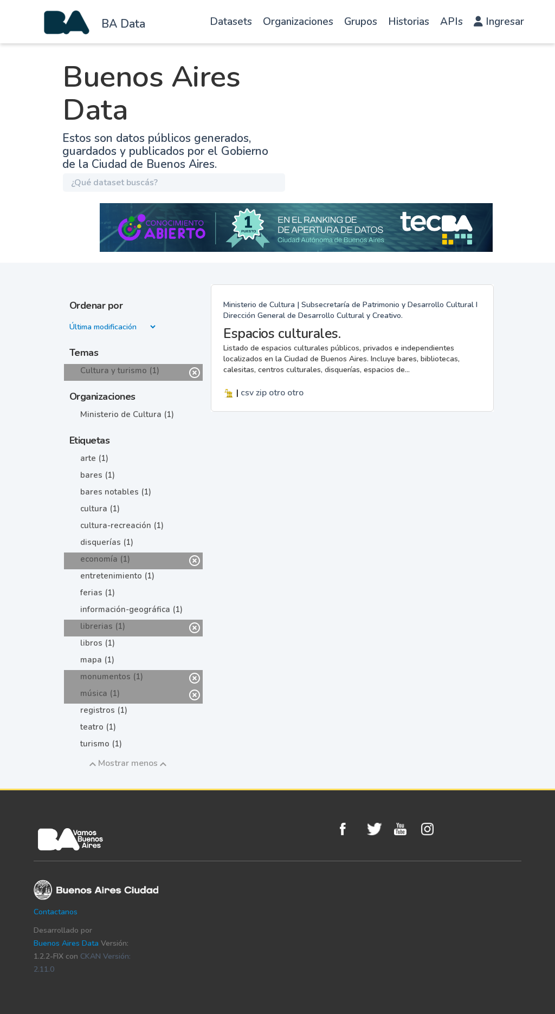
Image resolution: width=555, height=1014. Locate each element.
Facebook (351, 829)
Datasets (231, 22)
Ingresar (503, 22)
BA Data (123, 23)
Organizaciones (298, 22)
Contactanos (56, 912)
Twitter (378, 829)
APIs (451, 22)
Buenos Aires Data (66, 943)
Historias (408, 22)
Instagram (432, 829)
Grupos (360, 22)
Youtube (405, 829)
